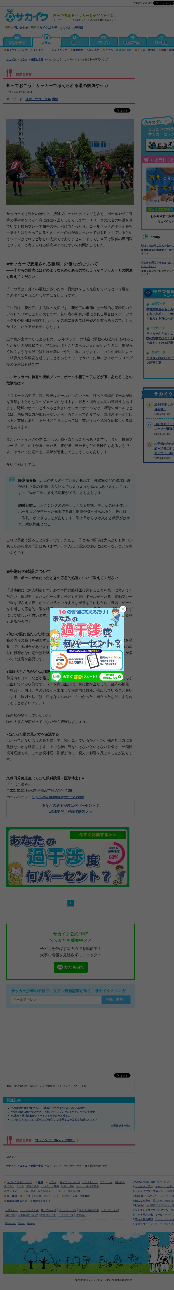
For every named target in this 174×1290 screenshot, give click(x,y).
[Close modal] (123, 609)
